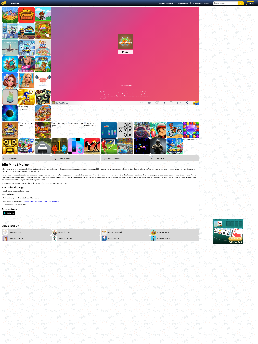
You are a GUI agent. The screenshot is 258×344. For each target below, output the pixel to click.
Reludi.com (15, 3)
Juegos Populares (166, 3)
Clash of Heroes (53, 201)
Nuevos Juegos (182, 3)
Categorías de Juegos (201, 3)
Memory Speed (28, 201)
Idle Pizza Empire (41, 201)
